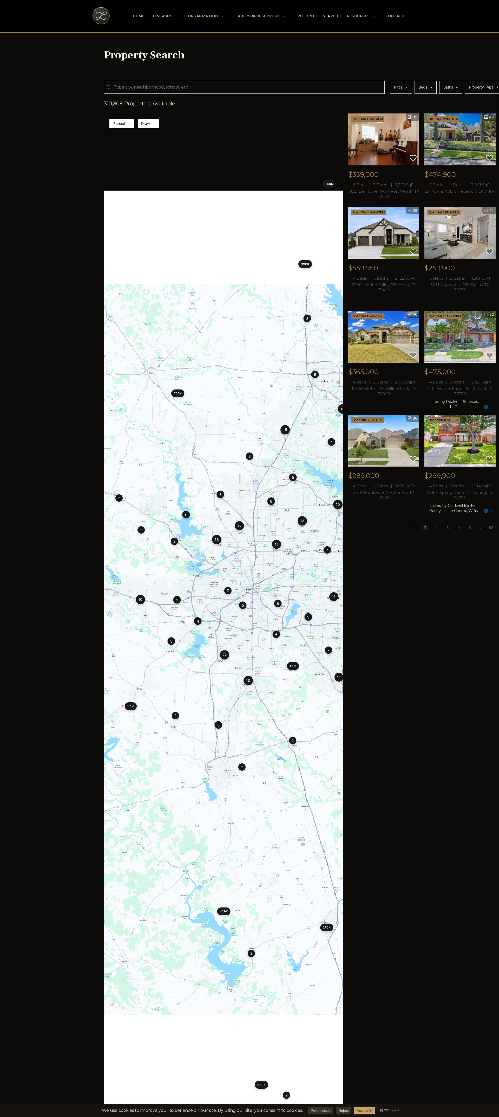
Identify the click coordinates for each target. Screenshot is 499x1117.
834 (492, 527)
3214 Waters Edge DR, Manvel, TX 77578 (460, 391)
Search (330, 16)
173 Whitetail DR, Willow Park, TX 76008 (384, 391)
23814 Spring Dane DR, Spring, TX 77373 (460, 495)
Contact (395, 16)
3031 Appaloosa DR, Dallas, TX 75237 (459, 287)
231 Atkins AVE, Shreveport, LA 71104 (459, 191)
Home (138, 16)
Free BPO (305, 16)
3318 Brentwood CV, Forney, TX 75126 (383, 495)
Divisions (163, 16)
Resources (358, 16)
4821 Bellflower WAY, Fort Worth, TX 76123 (384, 194)
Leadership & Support (257, 16)
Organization (203, 16)
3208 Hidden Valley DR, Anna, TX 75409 (384, 287)
